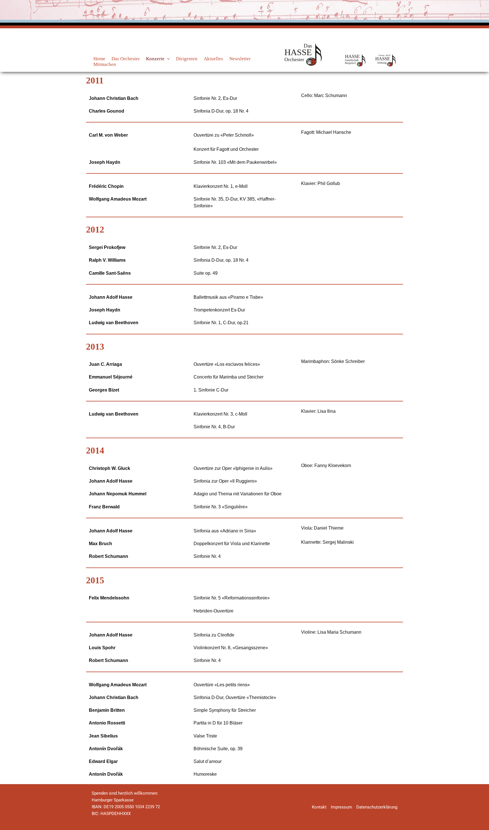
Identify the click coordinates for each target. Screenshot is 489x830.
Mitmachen (104, 64)
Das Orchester (125, 58)
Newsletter (240, 58)
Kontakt (319, 807)
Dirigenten (187, 58)
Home (99, 58)
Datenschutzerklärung (376, 807)
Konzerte (155, 58)
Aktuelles (213, 58)
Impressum (341, 807)
